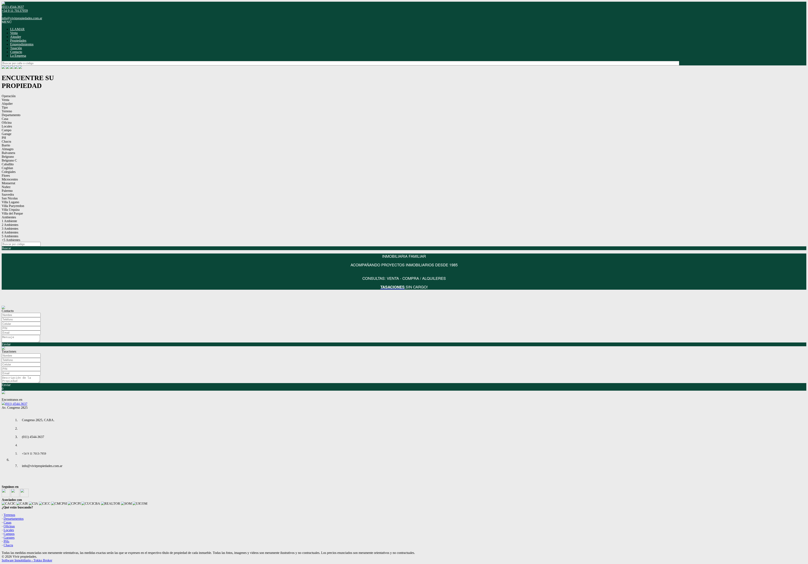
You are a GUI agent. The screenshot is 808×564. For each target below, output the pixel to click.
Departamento (11, 115)
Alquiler (15, 36)
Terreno (7, 111)
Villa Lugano (10, 202)
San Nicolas (10, 198)
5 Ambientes (10, 236)
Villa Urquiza (11, 209)
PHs (6, 541)
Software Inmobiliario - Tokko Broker (27, 560)
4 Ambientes (10, 232)
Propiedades (18, 40)
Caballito (8, 164)
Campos (9, 534)
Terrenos (9, 515)
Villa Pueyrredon (13, 206)
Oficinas (9, 526)
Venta (14, 33)
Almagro (7, 149)
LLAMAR (17, 29)
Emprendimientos (21, 44)
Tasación (16, 48)
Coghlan (7, 168)
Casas (7, 522)
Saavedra (8, 194)
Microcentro (10, 179)
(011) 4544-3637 (16, 404)
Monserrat (8, 183)
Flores (6, 175)
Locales (7, 126)
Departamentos (14, 518)
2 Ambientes (10, 225)
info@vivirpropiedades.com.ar (22, 18)
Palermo (7, 190)
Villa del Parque (12, 213)
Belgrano (8, 156)
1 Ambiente (9, 221)
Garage (6, 134)
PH (4, 137)
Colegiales (9, 172)
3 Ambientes (10, 228)
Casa (5, 119)
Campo (6, 130)
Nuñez (6, 187)
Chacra (6, 141)
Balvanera (8, 153)
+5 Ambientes (11, 240)
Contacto (16, 52)
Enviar (6, 344)
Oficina (7, 122)
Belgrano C (9, 160)
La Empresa (18, 55)
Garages (9, 537)
